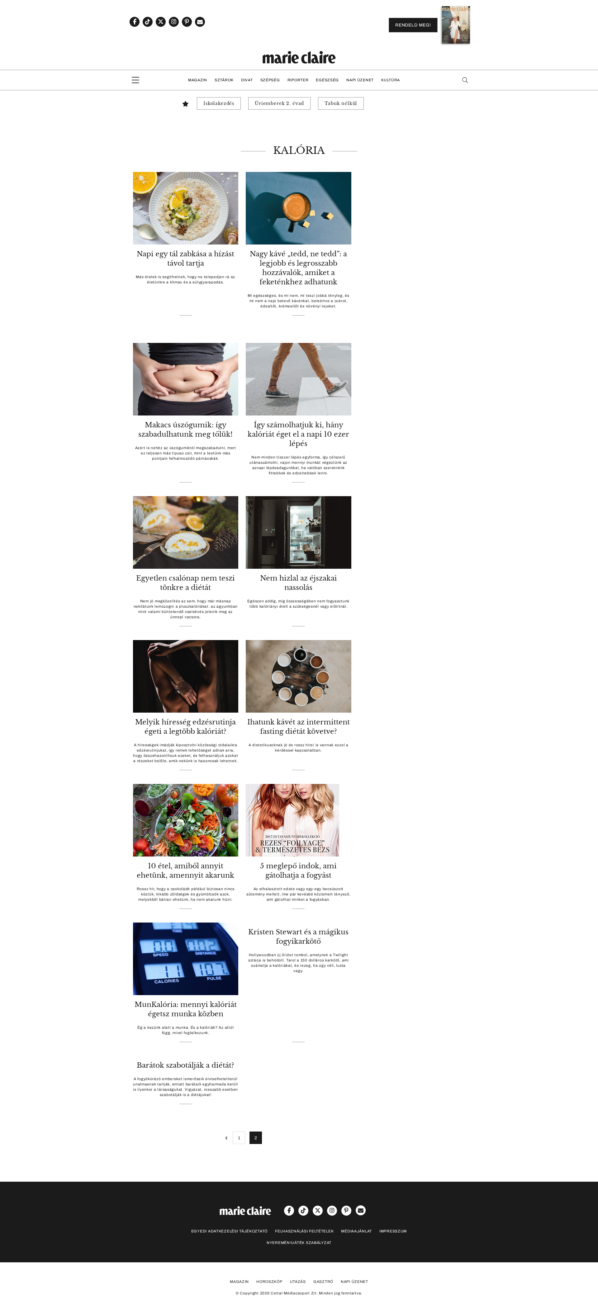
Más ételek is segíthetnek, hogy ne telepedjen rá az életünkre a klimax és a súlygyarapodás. (185, 279)
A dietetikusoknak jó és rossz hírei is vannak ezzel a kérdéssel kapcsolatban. (299, 747)
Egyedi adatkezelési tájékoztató (229, 1231)
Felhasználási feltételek (304, 1231)
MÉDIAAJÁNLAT (356, 1231)
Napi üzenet (360, 80)
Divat (247, 80)
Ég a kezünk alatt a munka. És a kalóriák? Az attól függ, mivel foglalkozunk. (185, 1030)
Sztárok (224, 80)
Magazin (197, 80)
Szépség (270, 80)
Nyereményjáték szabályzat (299, 1243)
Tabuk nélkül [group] (341, 103)
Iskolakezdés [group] (218, 103)
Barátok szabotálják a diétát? (185, 1065)
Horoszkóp (269, 1281)
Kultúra (390, 80)
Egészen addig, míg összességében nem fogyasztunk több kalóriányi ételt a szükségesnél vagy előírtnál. (298, 604)
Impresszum (393, 1231)
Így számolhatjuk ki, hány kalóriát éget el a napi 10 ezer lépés (298, 434)
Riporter (298, 80)
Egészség (327, 80)
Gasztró (323, 1281)
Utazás (298, 1281)
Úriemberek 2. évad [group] (279, 103)
